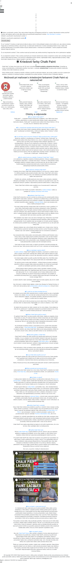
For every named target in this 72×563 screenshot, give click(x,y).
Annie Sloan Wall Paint (30, 327)
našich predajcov (47, 189)
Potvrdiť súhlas (6, 40)
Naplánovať (59, 112)
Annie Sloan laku (21, 371)
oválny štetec (31, 386)
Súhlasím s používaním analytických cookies (13, 38)
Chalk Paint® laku (23, 431)
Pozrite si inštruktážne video (42, 413)
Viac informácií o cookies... (54, 34)
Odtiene (13, 112)
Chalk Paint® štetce (24, 533)
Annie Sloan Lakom (44, 341)
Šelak (27, 295)
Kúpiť (36, 112)
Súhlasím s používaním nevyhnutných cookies (13, 36)
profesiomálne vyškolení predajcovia (40, 286)
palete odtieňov (19, 252)
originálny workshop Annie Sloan (39, 191)
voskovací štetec (38, 202)
